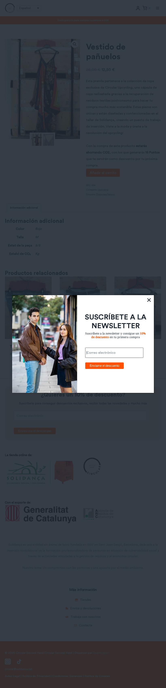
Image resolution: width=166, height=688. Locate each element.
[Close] (149, 300)
